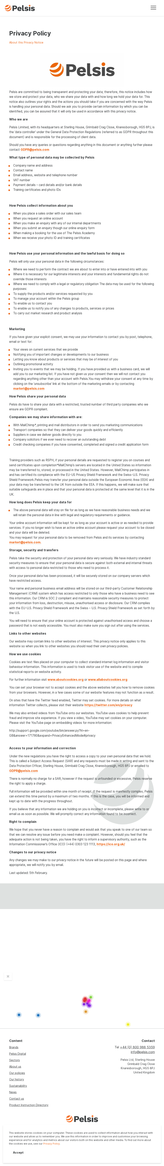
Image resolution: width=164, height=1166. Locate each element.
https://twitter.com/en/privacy (108, 705)
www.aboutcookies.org (66, 680)
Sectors (14, 1060)
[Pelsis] (20, 8)
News (13, 1092)
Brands (13, 1047)
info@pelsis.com (143, 1052)
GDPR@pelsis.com (35, 150)
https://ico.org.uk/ (111, 844)
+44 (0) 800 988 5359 (137, 1047)
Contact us (16, 1098)
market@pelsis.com (28, 388)
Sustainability (18, 1085)
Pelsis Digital (17, 1053)
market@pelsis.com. (25, 542)
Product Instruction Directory (28, 1105)
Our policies (17, 1073)
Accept (18, 1152)
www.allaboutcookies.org (107, 680)
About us (15, 1066)
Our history (16, 1079)
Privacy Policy (51, 1143)
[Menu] (153, 8)
